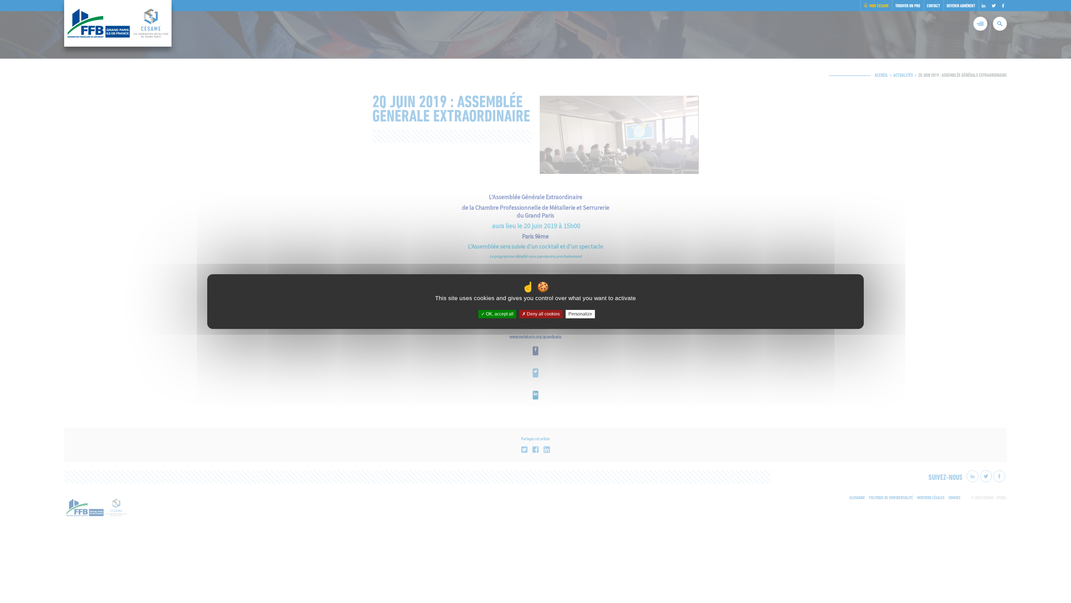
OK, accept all (499, 314)
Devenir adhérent (961, 6)
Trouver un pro (907, 6)
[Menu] (980, 24)
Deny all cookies (543, 314)
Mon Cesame (879, 6)
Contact (933, 6)
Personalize (580, 314)
